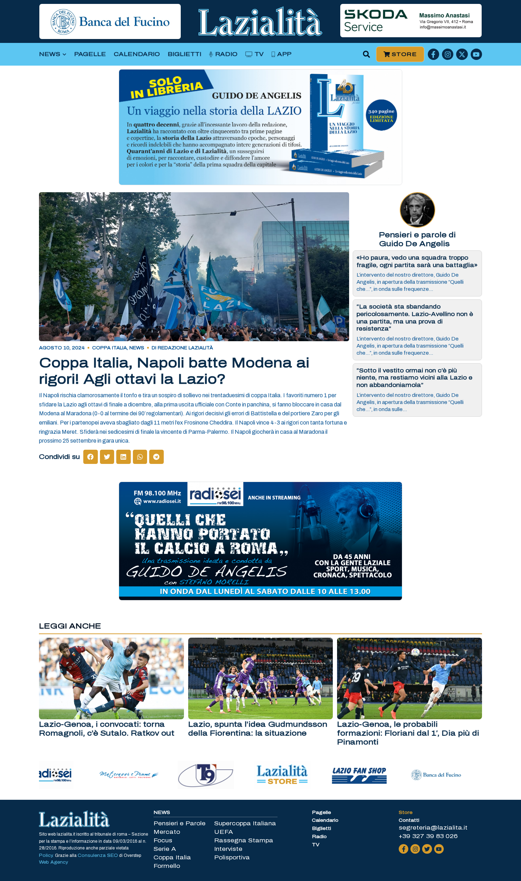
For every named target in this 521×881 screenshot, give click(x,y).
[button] (366, 54)
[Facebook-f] (433, 54)
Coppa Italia (109, 347)
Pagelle (90, 54)
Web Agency (53, 862)
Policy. (47, 855)
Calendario (137, 54)
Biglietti (184, 54)
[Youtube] (476, 54)
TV (259, 54)
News (49, 54)
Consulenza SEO (98, 855)
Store (406, 812)
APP (284, 54)
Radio (226, 54)
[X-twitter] (461, 54)
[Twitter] (427, 849)
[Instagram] (447, 54)
